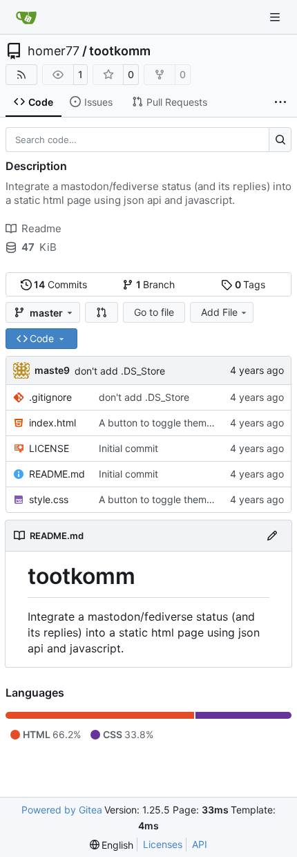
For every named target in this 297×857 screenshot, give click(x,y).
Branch (155, 284)
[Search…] (280, 139)
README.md (57, 474)
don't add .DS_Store (120, 371)
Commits (60, 284)
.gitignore (50, 397)
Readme (41, 228)
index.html (52, 422)
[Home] (26, 17)
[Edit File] (272, 536)
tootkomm (120, 51)
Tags (250, 284)
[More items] (280, 102)
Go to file (154, 312)
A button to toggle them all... (163, 422)
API (199, 844)
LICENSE (49, 448)
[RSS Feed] (21, 74)
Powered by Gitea (61, 810)
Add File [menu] (219, 312)
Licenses (162, 844)
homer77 (53, 51)
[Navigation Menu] (276, 17)
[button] (101, 312)
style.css (48, 499)
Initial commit (128, 448)
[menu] (112, 845)
